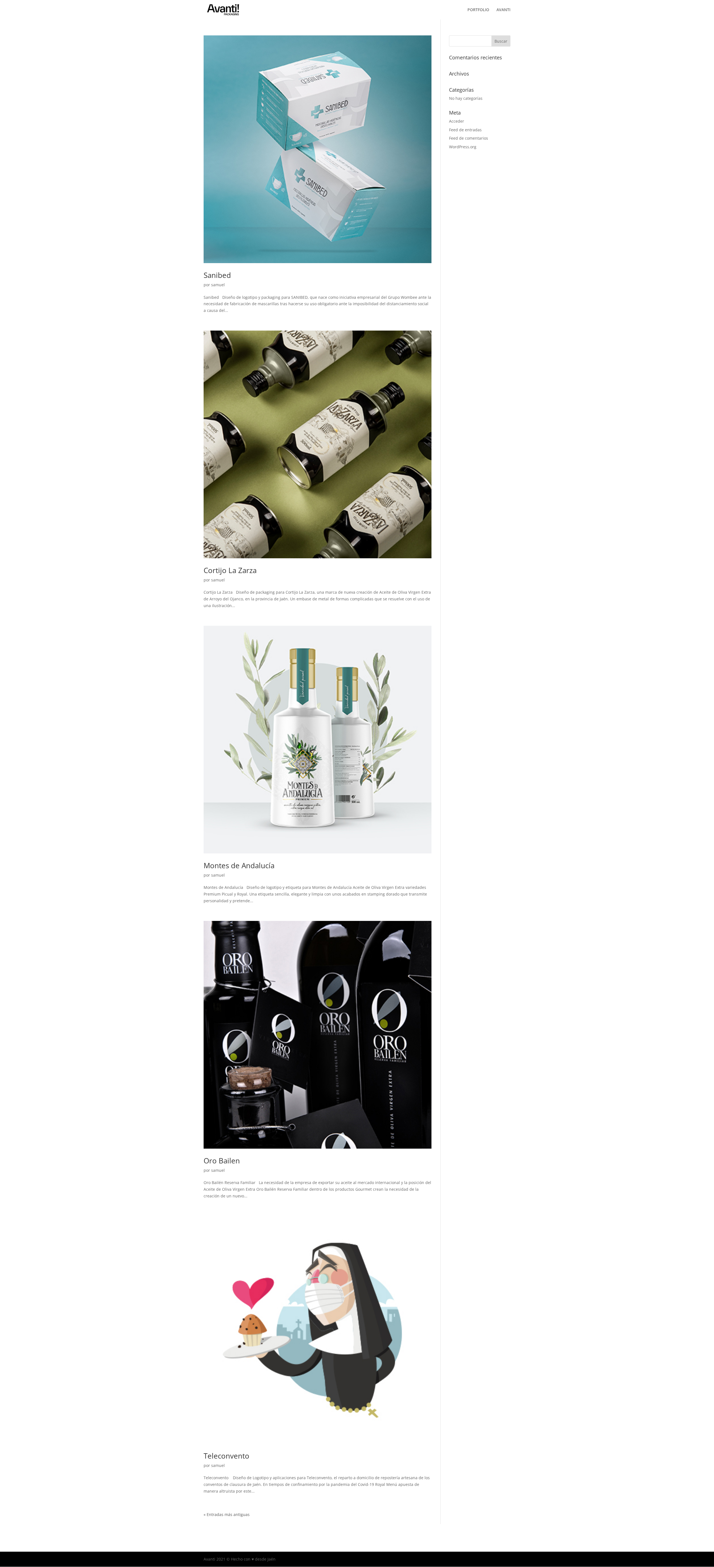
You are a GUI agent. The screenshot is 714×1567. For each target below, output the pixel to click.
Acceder (456, 121)
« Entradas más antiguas (227, 1514)
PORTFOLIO (478, 10)
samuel (218, 284)
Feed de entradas (465, 129)
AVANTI (503, 10)
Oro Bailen (222, 1161)
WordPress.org (462, 146)
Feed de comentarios (468, 138)
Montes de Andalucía (239, 865)
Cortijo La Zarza (230, 570)
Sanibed (217, 275)
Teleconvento (226, 1456)
